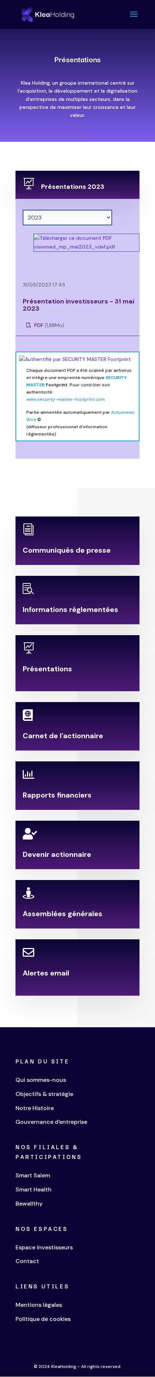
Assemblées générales (62, 913)
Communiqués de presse (67, 550)
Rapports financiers (57, 795)
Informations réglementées (70, 609)
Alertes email (46, 973)
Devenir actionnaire (57, 854)
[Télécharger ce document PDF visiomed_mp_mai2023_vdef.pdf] (77, 246)
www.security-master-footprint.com (65, 399)
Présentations (47, 668)
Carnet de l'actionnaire (63, 735)
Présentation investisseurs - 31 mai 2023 (78, 305)
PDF (38, 325)
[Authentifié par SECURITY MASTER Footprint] (75, 359)
